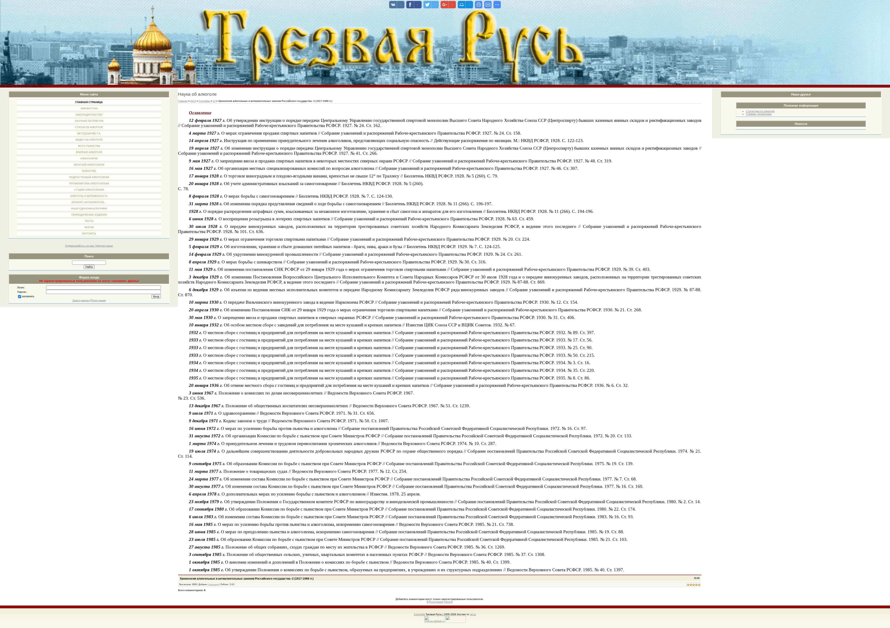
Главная (183, 101)
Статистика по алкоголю (760, 111)
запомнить (28, 296)
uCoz (473, 614)
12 (214, 101)
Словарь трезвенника (759, 114)
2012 (193, 101)
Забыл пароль (80, 300)
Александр (213, 584)
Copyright (419, 614)
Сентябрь (204, 101)
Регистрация (98, 300)
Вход (448, 601)
